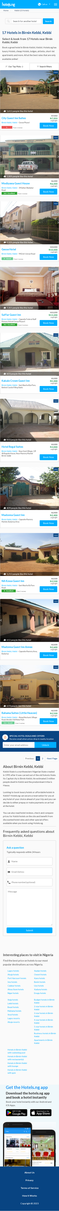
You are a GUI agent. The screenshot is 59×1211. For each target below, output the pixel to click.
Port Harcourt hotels (17, 978)
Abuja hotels (13, 974)
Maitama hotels (14, 1011)
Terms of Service (30, 1188)
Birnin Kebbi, (7, 122)
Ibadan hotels (40, 971)
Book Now (48, 125)
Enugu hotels (40, 993)
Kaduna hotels (40, 989)
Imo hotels (12, 982)
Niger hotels (13, 993)
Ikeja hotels (13, 999)
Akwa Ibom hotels (16, 989)
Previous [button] (1, 91)
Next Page (52, 758)
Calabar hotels (14, 985)
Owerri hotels (40, 974)
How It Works (29, 1195)
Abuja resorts (14, 1022)
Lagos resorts (14, 1018)
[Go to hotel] (29, 91)
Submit (29, 930)
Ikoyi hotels (13, 1014)
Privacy (29, 1180)
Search (48, 21)
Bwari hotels (13, 1007)
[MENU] (56, 4)
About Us (29, 1172)
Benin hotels (39, 982)
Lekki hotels (13, 1003)
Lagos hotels (13, 971)
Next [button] (57, 91)
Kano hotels (39, 978)
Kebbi (15, 122)
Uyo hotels (39, 985)
